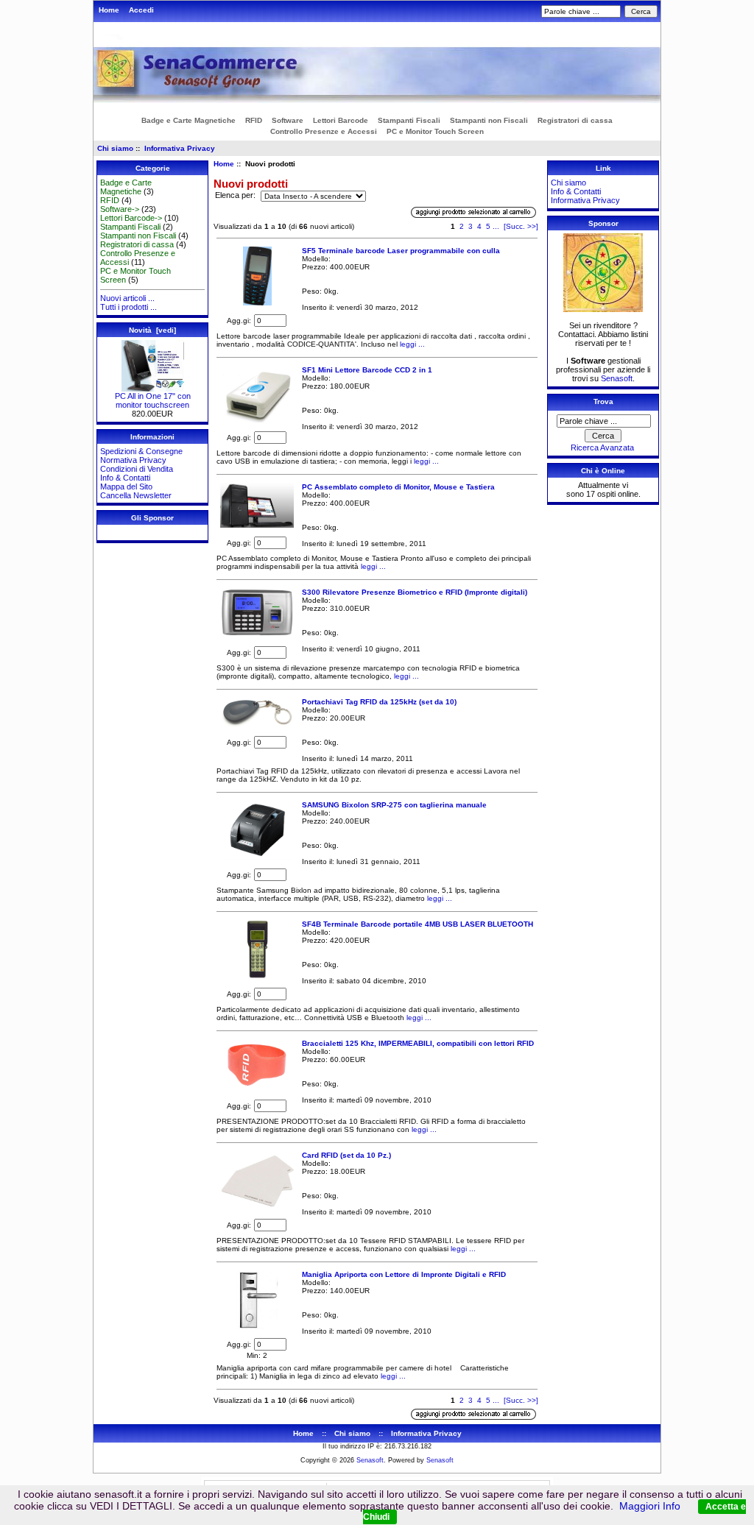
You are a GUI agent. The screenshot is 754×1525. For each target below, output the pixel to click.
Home (109, 10)
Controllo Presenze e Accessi (323, 131)
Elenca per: (236, 195)
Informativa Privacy (179, 148)
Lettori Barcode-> (131, 217)
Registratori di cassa (575, 120)
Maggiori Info (649, 1506)
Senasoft (617, 378)
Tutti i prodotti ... (128, 306)
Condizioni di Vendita (136, 468)
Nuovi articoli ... (127, 298)
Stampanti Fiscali (409, 120)
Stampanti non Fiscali (489, 120)
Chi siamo (115, 148)
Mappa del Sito (126, 486)
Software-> (119, 209)
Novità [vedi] (152, 330)
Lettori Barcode (340, 120)
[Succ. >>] (521, 226)
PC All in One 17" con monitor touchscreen (153, 400)
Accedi (141, 10)
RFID (253, 120)
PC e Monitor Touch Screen (435, 131)
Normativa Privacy (133, 460)
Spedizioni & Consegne (141, 451)
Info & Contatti (125, 477)
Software (287, 120)
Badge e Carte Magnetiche (188, 120)
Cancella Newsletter (136, 495)
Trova (603, 401)
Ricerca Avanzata (602, 447)
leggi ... (411, 344)
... (496, 226)
